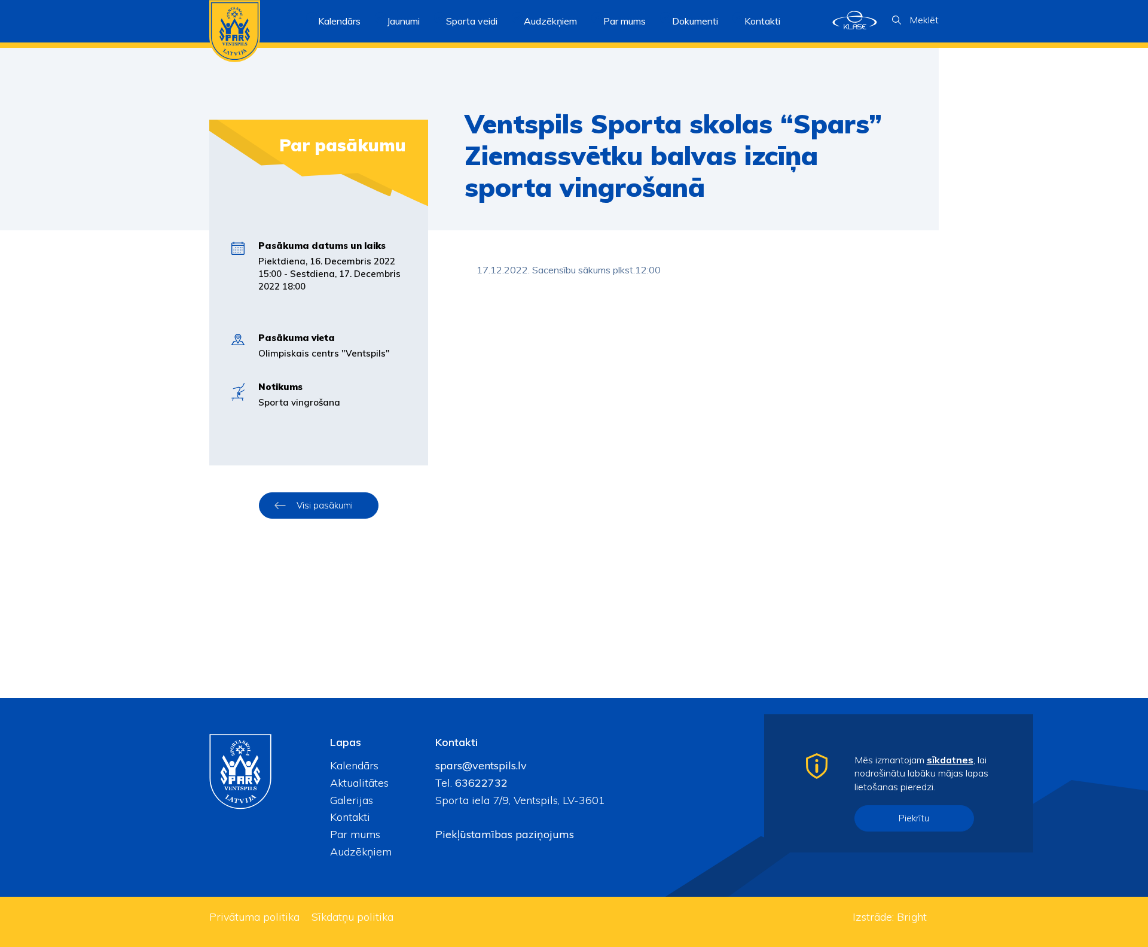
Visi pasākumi (325, 505)
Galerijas (351, 800)
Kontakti (762, 21)
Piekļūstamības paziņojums (504, 834)
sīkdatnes (950, 760)
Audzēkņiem (361, 851)
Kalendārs (339, 21)
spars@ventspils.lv (481, 765)
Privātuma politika (254, 917)
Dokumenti (695, 21)
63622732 (480, 783)
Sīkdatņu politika (352, 917)
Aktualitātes (359, 783)
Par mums (355, 834)
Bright (912, 917)
